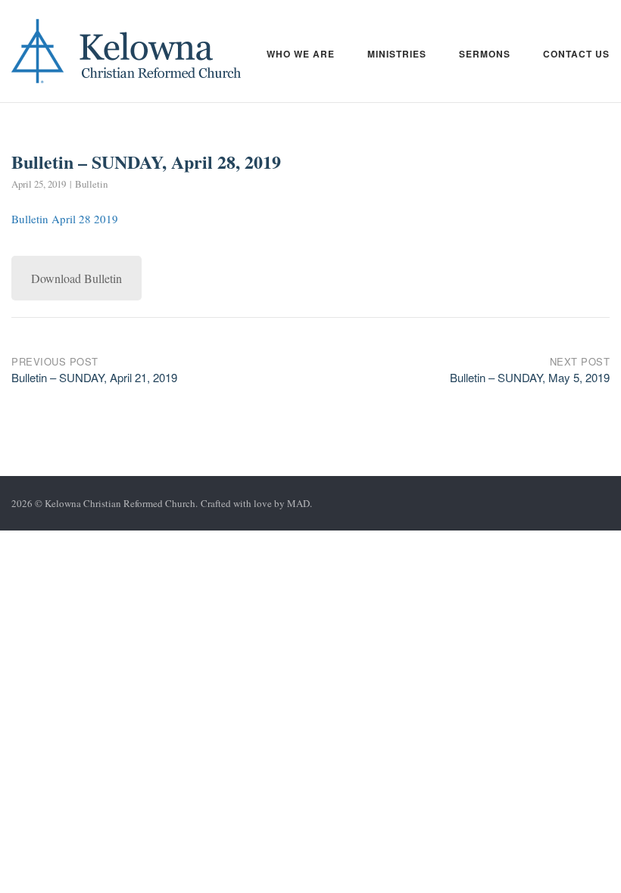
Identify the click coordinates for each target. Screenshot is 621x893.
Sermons (484, 54)
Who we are (301, 54)
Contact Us (576, 54)
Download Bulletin (76, 278)
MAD (298, 503)
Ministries (396, 54)
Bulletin (91, 184)
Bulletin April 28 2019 (64, 218)
